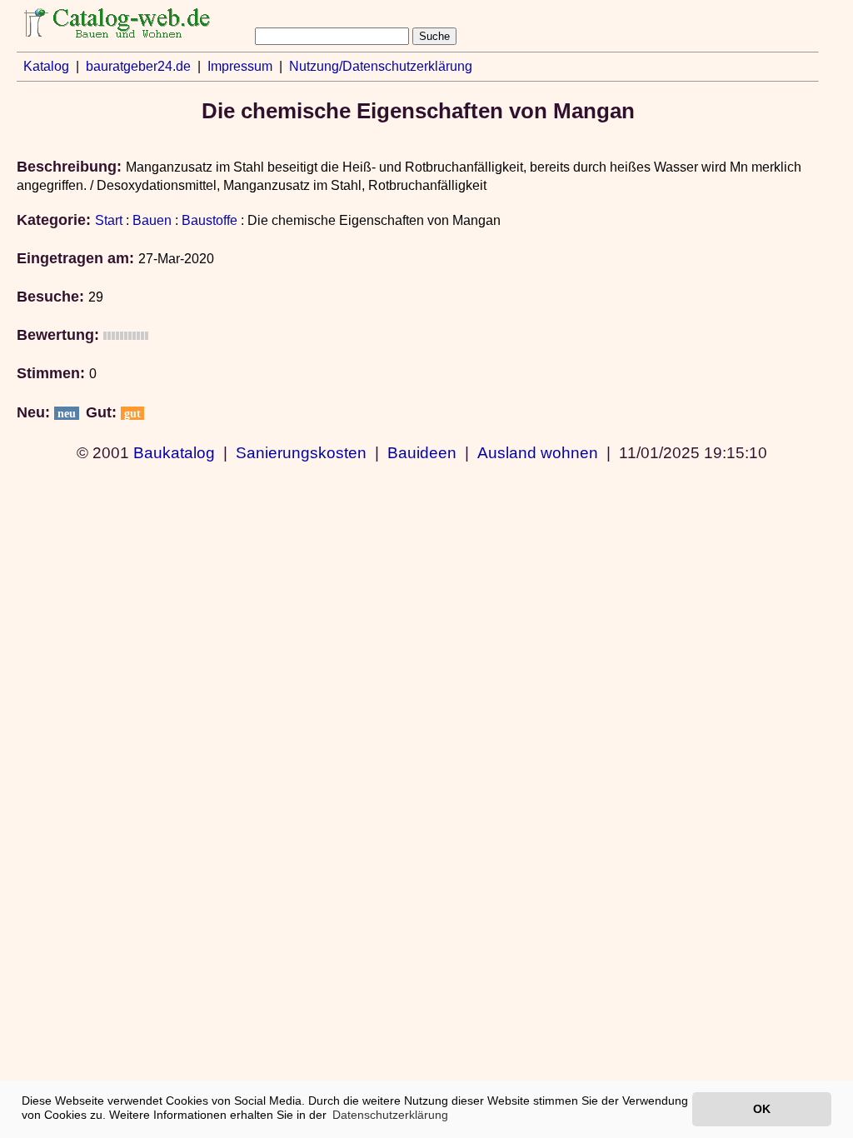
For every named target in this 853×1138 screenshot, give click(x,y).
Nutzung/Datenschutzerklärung (380, 66)
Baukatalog (174, 452)
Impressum (239, 66)
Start (108, 220)
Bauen (152, 220)
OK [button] (762, 1109)
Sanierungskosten (301, 452)
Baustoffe (209, 220)
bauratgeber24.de (138, 66)
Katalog (46, 66)
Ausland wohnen (537, 452)
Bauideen (421, 452)
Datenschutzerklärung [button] (390, 1114)
